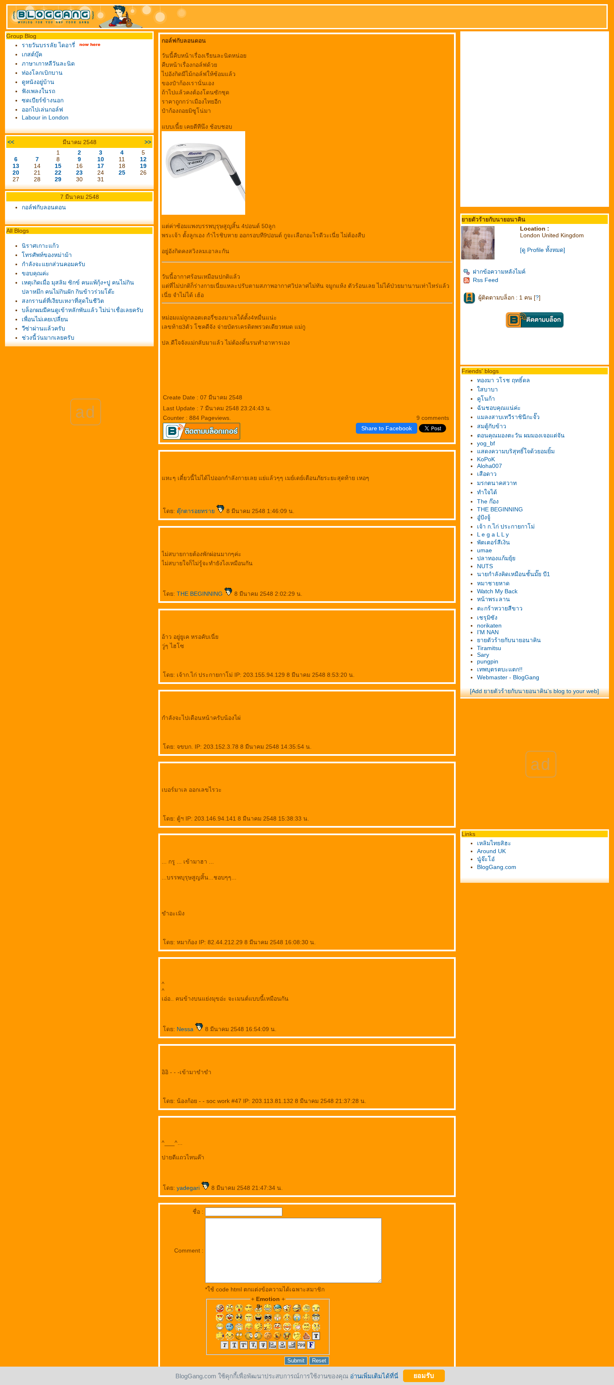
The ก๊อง (488, 501)
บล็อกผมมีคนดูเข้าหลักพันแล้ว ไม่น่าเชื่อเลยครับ (82, 310)
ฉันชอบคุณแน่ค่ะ (499, 407)
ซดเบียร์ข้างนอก (42, 100)
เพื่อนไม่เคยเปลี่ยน (45, 319)
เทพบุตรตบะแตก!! (500, 669)
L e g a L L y (493, 534)
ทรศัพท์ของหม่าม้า (47, 255)
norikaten (489, 625)
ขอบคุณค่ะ (35, 273)
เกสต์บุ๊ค (32, 54)
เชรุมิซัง (487, 617)
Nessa (186, 1029)
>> (148, 142)
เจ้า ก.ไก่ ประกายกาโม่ (506, 526)
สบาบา (487, 389)
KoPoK (486, 459)
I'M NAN (488, 632)
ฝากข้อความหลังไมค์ (499, 271)
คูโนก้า (486, 398)
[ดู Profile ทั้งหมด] (542, 250)
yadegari (189, 1187)
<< (11, 142)
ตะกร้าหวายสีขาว (500, 608)
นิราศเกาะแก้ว (40, 245)
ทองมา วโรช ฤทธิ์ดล (503, 380)
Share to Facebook (386, 428)
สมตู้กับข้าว (491, 426)
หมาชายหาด (493, 583)
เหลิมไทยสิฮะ (494, 843)
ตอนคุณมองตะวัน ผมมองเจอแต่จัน (521, 435)
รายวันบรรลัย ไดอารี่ (48, 45)
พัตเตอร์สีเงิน (493, 542)
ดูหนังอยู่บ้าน (38, 82)
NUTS (485, 566)
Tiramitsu (489, 648)
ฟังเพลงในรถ (38, 91)
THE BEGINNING (200, 593)
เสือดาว (487, 473)
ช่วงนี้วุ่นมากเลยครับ (48, 337)
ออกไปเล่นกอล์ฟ (42, 109)
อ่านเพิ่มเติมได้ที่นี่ (374, 1375)
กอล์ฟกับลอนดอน (44, 207)
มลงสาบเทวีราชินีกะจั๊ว (508, 417)
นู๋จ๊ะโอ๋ (486, 859)
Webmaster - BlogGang (508, 677)
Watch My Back (497, 591)
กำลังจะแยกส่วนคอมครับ (53, 264)
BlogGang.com (496, 867)
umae (484, 550)
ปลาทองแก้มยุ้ (496, 558)
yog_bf (486, 443)
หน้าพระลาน (493, 599)
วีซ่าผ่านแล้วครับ (43, 328)
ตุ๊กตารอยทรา (196, 511)
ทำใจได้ (487, 492)
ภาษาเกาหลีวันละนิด (48, 63)
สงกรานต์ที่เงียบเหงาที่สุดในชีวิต (63, 300)
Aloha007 (489, 466)
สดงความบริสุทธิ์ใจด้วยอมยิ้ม (516, 451)
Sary (483, 654)
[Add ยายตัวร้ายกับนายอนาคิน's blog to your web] (534, 691)
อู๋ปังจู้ (483, 517)
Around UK (491, 851)
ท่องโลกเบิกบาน (42, 72)
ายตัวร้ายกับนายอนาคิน (509, 640)
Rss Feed (485, 280)
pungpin (487, 661)
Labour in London (45, 117)
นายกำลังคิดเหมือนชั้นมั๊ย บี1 (513, 574)
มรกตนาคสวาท (497, 483)
